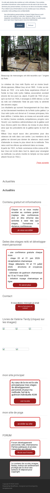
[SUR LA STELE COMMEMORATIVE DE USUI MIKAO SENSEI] (36, 163)
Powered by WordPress (10, 486)
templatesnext (7, 488)
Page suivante (43, 163)
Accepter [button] (20, 25)
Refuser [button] (30, 25)
